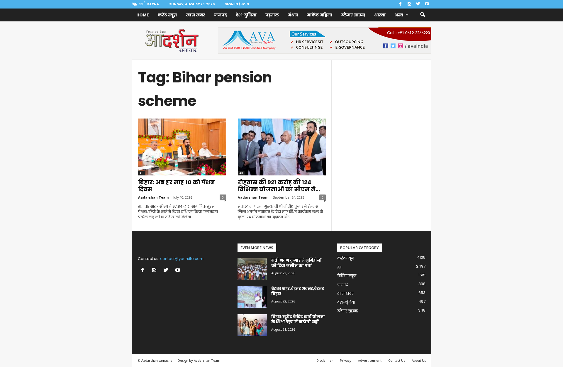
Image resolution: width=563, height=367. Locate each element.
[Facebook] (400, 4)
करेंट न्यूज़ (167, 15)
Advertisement (369, 360)
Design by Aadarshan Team (199, 360)
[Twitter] (418, 4)
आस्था (380, 15)
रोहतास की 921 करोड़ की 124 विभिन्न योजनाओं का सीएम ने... (279, 185)
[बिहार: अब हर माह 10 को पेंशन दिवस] (182, 147)
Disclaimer (324, 360)
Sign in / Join (237, 4)
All (141, 173)
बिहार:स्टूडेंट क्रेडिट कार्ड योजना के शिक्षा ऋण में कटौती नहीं (298, 319)
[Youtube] (426, 4)
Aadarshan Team (153, 197)
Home (142, 15)
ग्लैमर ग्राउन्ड (353, 15)
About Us (419, 360)
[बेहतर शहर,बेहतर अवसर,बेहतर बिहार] (252, 297)
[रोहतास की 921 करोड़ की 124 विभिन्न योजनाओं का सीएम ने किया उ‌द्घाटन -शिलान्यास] (282, 147)
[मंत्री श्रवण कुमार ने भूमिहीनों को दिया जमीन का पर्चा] (252, 269)
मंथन (293, 15)
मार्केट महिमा (319, 15)
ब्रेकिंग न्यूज (346, 276)
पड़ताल (272, 15)
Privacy (345, 360)
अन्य (398, 15)
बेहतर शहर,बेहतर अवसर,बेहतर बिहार (297, 291)
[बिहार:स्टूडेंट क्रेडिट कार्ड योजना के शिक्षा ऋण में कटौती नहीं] (252, 325)
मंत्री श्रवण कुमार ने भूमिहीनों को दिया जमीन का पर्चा (296, 263)
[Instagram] (409, 4)
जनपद (220, 15)
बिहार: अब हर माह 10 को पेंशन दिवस (176, 185)
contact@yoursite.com (182, 258)
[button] (422, 15)
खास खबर (195, 15)
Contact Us (396, 360)
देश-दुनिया (246, 15)
